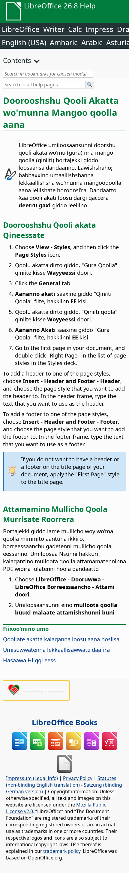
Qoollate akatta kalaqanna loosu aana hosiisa (61, 639)
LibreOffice (21, 29)
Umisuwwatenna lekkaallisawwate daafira (56, 649)
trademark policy (61, 851)
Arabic (92, 42)
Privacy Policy (77, 778)
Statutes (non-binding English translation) (61, 781)
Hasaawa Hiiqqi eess (29, 660)
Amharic (64, 42)
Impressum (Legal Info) (32, 778)
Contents (17, 60)
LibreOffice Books (65, 722)
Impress (99, 29)
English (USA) (24, 42)
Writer (53, 29)
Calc (75, 29)
